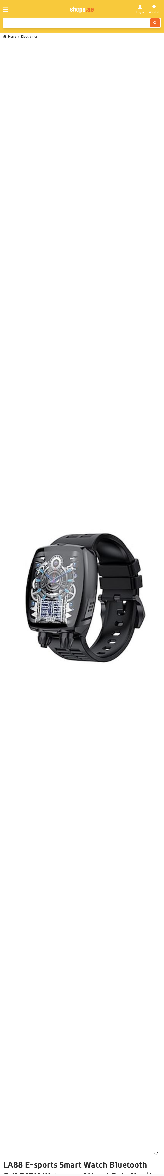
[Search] (155, 22)
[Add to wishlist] (156, 1154)
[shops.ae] (82, 9)
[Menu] (5, 9)
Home (12, 36)
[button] (82, 596)
